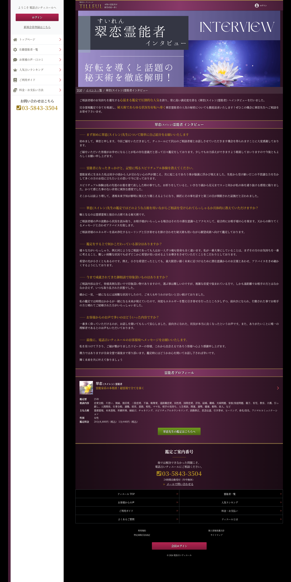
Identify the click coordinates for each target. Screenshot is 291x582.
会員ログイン (179, 546)
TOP (79, 90)
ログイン (37, 17)
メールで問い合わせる (180, 484)
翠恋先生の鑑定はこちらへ (179, 431)
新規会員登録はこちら (37, 27)
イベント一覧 (94, 90)
